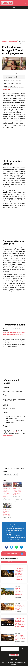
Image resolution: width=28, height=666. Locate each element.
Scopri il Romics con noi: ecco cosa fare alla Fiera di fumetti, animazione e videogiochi (6, 492)
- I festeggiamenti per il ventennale (12, 80)
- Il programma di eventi (9, 86)
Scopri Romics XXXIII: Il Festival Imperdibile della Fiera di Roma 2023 (17, 491)
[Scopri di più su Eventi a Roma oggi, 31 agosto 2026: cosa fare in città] (7, 637)
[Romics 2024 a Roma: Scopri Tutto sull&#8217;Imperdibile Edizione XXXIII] (7, 505)
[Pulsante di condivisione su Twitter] (11, 547)
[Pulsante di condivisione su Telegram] (21, 547)
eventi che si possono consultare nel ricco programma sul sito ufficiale (14, 333)
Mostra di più (7, 89)
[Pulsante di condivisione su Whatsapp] (16, 547)
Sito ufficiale (16, 432)
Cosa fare (5, 40)
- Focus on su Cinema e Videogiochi (12, 83)
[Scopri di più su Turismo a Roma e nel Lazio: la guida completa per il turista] (7, 607)
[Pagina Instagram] (16, 659)
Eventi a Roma (13, 40)
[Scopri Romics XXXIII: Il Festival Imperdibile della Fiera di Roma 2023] (17, 484)
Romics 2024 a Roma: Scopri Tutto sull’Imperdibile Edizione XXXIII (6, 513)
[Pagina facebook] (12, 659)
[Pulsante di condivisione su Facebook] (6, 547)
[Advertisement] (14, 24)
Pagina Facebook (8, 435)
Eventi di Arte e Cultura (9, 41)
